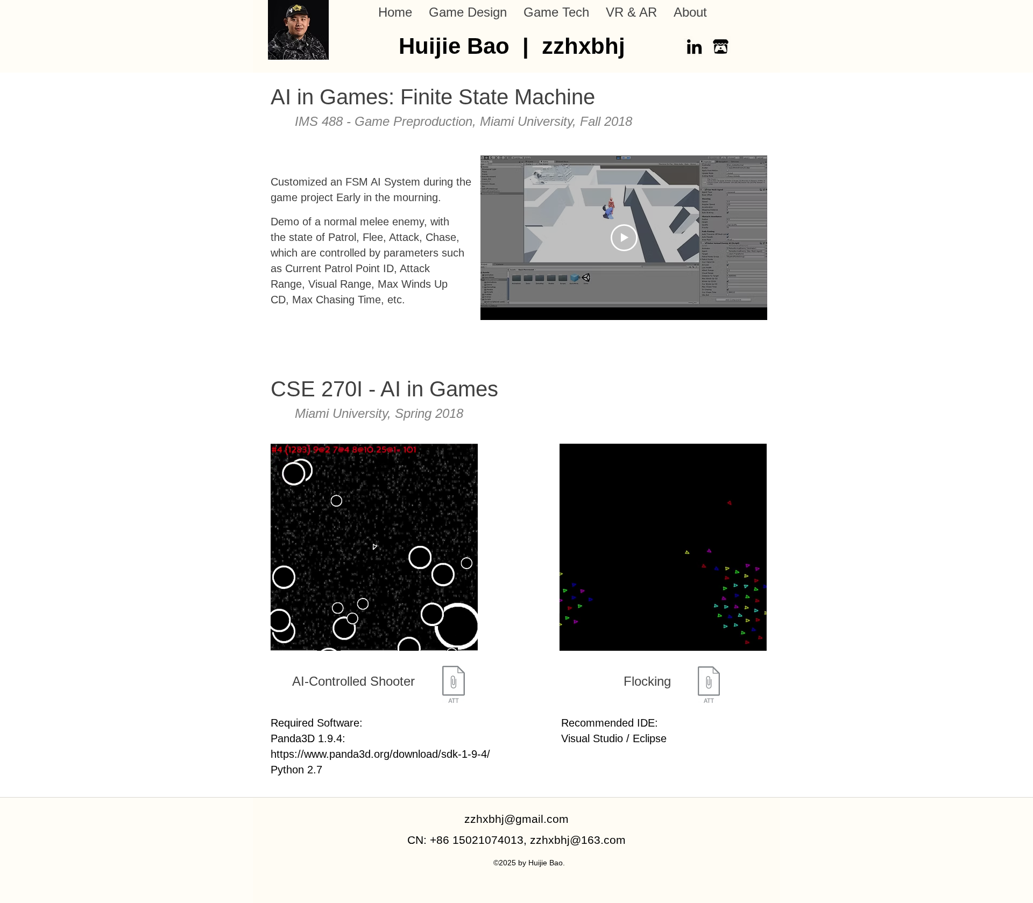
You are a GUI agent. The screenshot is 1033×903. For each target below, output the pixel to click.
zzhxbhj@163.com (578, 840)
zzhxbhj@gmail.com (516, 819)
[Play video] (624, 237)
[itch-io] (720, 46)
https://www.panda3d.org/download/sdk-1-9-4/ (380, 754)
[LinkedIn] (694, 46)
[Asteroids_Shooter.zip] (454, 685)
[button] (467, 12)
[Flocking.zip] (709, 685)
